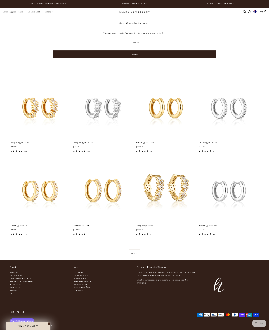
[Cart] (265, 11)
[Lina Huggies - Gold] (40, 192)
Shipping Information (83, 281)
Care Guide (78, 272)
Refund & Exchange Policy (21, 281)
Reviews (13, 290)
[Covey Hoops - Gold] (166, 192)
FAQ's (12, 293)
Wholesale (78, 290)
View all (134, 253)
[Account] (249, 11)
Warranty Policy (80, 275)
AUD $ (260, 11)
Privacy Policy (79, 278)
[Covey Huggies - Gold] (40, 109)
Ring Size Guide (80, 284)
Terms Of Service (17, 284)
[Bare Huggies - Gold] (166, 109)
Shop (21, 12)
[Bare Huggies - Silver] (229, 192)
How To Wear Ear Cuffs (20, 278)
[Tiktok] (23, 312)
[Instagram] (13, 312)
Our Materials (16, 275)
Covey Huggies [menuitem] (9, 12)
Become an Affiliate (82, 287)
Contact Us (15, 287)
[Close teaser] (49, 323)
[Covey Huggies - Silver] (103, 109)
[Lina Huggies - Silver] (229, 109)
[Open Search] (244, 11)
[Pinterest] (18, 312)
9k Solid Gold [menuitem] (34, 12)
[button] (28, 326)
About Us (14, 272)
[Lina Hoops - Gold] (103, 192)
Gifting (48, 12)
